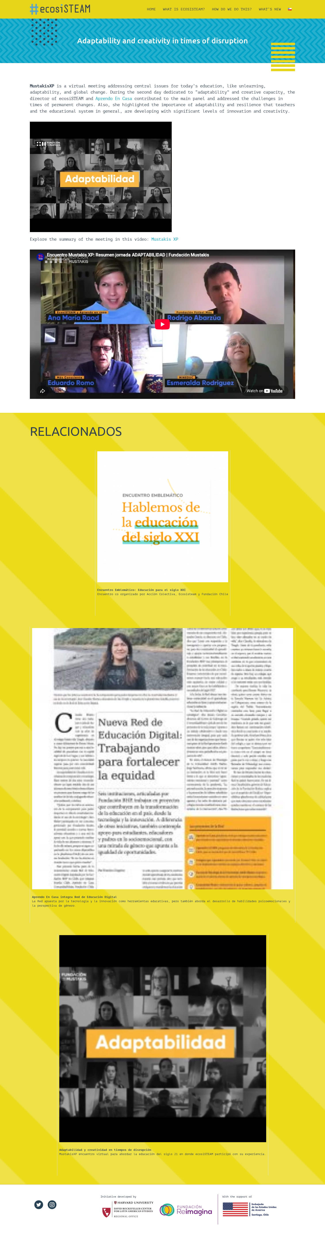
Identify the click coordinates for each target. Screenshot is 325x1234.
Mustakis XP (164, 239)
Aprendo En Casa (114, 98)
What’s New (270, 9)
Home (151, 9)
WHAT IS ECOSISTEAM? (184, 9)
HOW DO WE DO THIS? (232, 9)
